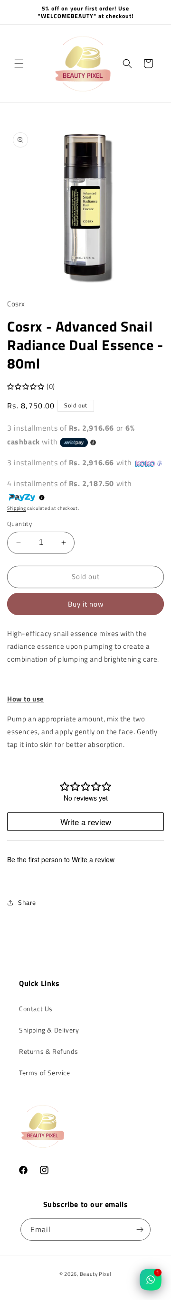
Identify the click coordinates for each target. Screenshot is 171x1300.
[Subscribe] (139, 1229)
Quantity (19, 523)
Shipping (16, 508)
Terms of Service (44, 1073)
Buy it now (86, 604)
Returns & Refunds (48, 1051)
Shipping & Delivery (49, 1030)
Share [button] (27, 902)
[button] (19, 63)
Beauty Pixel (96, 1274)
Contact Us (36, 1009)
